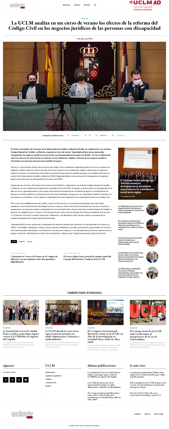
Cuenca (22, 241)
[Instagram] (12, 380)
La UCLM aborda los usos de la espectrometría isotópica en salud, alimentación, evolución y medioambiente (131, 209)
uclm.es (84, 18)
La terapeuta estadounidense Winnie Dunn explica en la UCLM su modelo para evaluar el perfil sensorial (147, 374)
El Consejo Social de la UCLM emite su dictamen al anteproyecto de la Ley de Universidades (130, 241)
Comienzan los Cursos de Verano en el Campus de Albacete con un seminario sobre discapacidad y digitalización (34, 259)
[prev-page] (149, 152)
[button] (95, 5)
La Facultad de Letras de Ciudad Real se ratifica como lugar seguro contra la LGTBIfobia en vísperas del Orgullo (21, 335)
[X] (19, 380)
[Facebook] (5, 380)
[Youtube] (26, 380)
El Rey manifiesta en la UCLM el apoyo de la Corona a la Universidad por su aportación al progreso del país (148, 384)
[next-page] (154, 152)
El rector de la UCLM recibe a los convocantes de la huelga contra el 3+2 (145, 394)
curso (29, 241)
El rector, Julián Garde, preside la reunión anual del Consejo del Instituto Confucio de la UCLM (87, 257)
